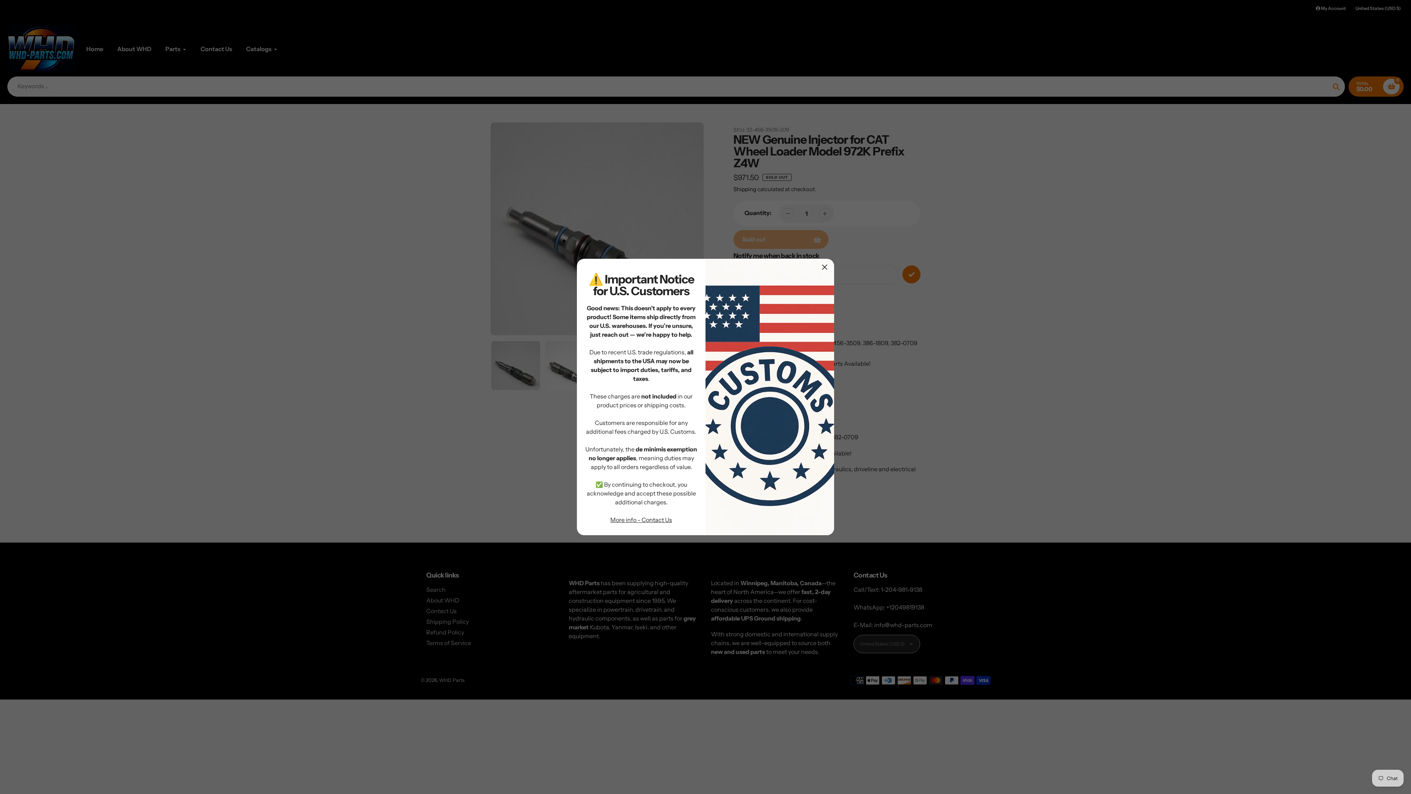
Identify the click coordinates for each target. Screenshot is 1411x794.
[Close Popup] (824, 267)
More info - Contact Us (641, 519)
